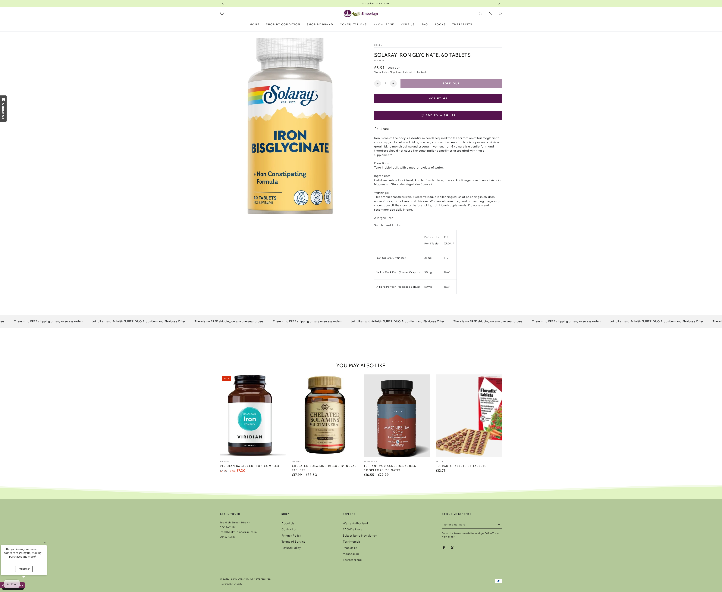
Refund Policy (291, 548)
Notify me (438, 98)
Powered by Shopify (231, 583)
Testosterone (352, 560)
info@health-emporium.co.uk (238, 532)
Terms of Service (293, 541)
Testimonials (351, 541)
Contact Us (3, 110)
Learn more (24, 569)
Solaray (379, 60)
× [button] (45, 542)
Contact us (289, 529)
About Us (287, 523)
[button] (222, 13)
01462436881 (228, 536)
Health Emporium (239, 578)
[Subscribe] (500, 524)
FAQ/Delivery (352, 529)
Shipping (395, 72)
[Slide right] (499, 3)
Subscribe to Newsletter (360, 535)
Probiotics (350, 548)
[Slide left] (223, 3)
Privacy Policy (291, 535)
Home (377, 45)
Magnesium (351, 554)
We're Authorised (355, 523)
